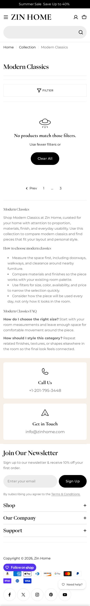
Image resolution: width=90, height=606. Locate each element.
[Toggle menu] (5, 17)
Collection (27, 47)
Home (8, 47)
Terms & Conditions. (65, 494)
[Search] (80, 32)
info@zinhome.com (45, 431)
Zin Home (31, 17)
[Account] (75, 17)
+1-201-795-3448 (45, 390)
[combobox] (45, 32)
